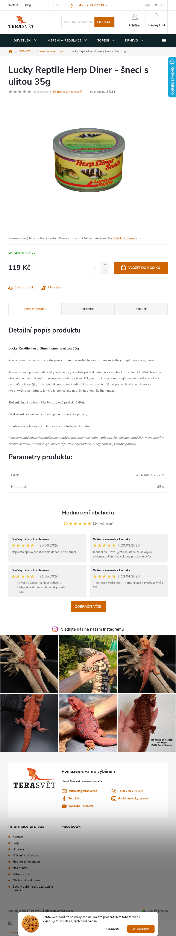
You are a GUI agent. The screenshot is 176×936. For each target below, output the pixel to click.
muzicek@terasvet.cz (82, 791)
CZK (155, 5)
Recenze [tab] (88, 309)
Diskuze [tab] (141, 309)
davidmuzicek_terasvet (133, 798)
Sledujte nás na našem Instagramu (92, 629)
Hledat (104, 22)
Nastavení (112, 929)
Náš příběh (20, 868)
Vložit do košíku (144, 267)
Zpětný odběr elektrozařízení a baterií (33, 888)
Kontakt (13, 5)
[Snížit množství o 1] (105, 271)
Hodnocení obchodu (88, 512)
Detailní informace (125, 238)
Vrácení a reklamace (26, 855)
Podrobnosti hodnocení (67, 92)
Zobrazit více (88, 606)
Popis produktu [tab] (35, 309)
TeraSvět (74, 798)
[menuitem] (25, 40)
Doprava (18, 849)
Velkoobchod (21, 874)
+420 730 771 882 (130, 791)
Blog (28, 5)
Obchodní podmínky (26, 880)
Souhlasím (143, 929)
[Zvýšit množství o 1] (105, 265)
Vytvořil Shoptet (158, 911)
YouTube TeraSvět (80, 806)
